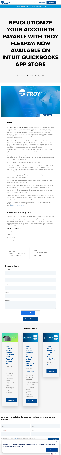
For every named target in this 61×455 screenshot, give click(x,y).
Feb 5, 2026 (29, 369)
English (54, 453)
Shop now (51, 2)
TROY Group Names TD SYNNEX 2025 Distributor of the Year (50, 352)
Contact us (42, 2)
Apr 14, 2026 (9, 367)
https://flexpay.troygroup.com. (16, 205)
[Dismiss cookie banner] (56, 441)
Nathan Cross (10, 369)
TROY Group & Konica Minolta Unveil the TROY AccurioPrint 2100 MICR (10, 355)
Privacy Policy (15, 438)
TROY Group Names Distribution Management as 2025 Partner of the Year (30, 356)
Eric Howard (21, 76)
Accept (52, 449)
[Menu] (59, 2)
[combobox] (55, 453)
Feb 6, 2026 (49, 362)
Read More (11, 400)
